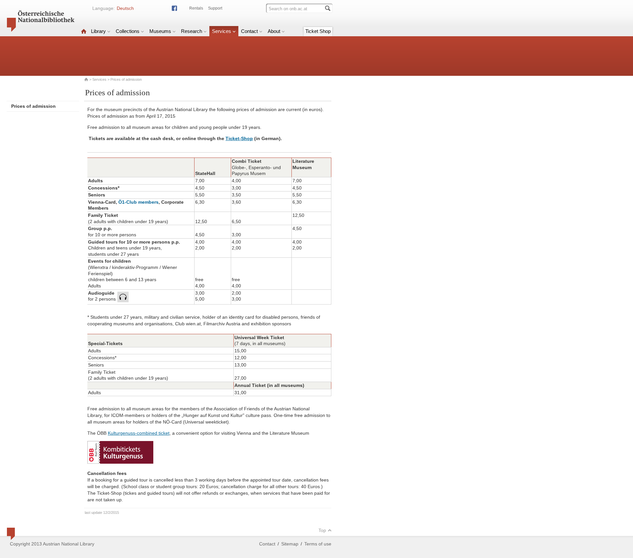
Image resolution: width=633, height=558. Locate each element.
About (274, 31)
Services (221, 31)
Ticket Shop (318, 31)
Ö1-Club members (138, 202)
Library (98, 31)
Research (191, 31)
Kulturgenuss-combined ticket (138, 433)
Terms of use (317, 543)
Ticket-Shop (239, 138)
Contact (249, 31)
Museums (160, 31)
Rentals (196, 8)
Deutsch (125, 8)
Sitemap (289, 543)
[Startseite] (84, 31)
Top (322, 530)
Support (215, 8)
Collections (127, 31)
